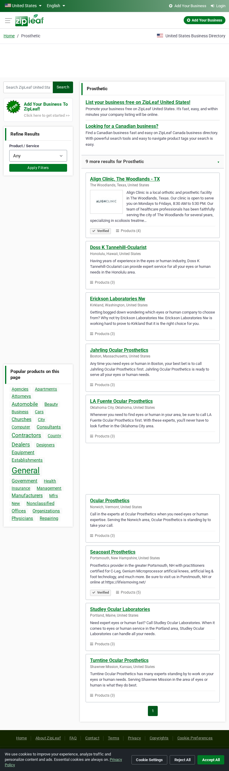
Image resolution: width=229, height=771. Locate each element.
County (54, 435)
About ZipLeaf (48, 738)
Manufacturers (27, 495)
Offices (19, 511)
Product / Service (24, 146)
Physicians (22, 518)
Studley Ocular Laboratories (120, 609)
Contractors (26, 435)
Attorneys (21, 396)
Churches (21, 419)
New (16, 503)
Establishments (27, 460)
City (41, 419)
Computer (21, 427)
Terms (113, 738)
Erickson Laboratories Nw (117, 299)
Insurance (21, 488)
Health (50, 481)
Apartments (46, 389)
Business (20, 411)
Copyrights (159, 738)
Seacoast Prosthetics (112, 552)
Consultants (49, 427)
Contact (92, 738)
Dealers (21, 444)
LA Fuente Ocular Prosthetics (121, 401)
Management (49, 488)
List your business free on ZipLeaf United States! (138, 102)
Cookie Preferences (195, 738)
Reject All (182, 760)
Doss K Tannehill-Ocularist (118, 247)
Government (24, 481)
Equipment (23, 452)
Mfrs (53, 495)
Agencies (20, 389)
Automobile (25, 404)
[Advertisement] (114, 59)
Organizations (46, 511)
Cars (39, 411)
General (26, 470)
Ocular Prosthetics (109, 500)
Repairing (49, 518)
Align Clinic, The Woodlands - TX (125, 179)
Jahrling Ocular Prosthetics (119, 350)
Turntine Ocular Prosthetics (119, 660)
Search (63, 87)
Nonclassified (40, 503)
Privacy (134, 738)
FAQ (73, 738)
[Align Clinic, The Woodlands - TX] (108, 203)
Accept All (211, 760)
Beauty (51, 404)
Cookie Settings (149, 760)
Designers (45, 445)
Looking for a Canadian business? (122, 126)
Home (9, 35)
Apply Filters (38, 168)
